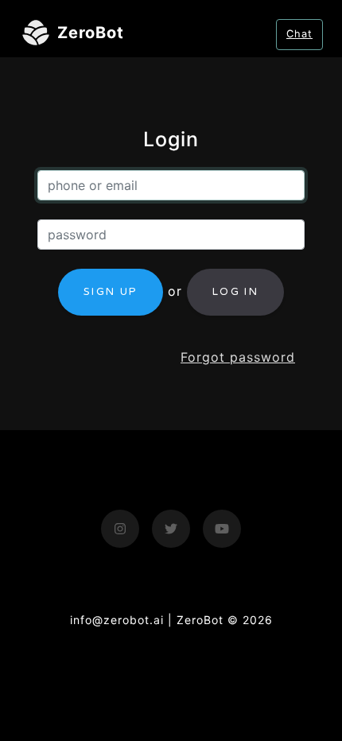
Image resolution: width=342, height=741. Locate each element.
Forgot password (238, 357)
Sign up (111, 291)
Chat (299, 34)
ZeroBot (90, 33)
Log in (235, 291)
